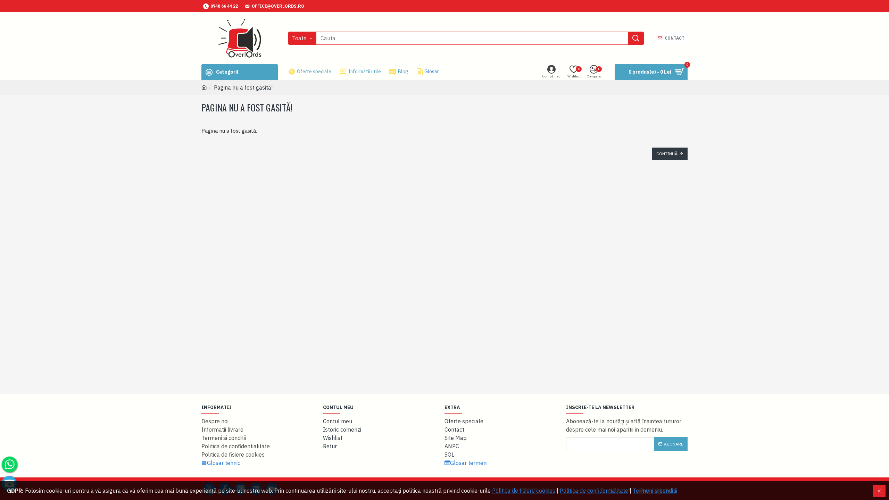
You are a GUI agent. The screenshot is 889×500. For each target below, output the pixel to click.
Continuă (667, 153)
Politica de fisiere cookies (523, 490)
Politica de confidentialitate (594, 490)
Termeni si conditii (655, 490)
